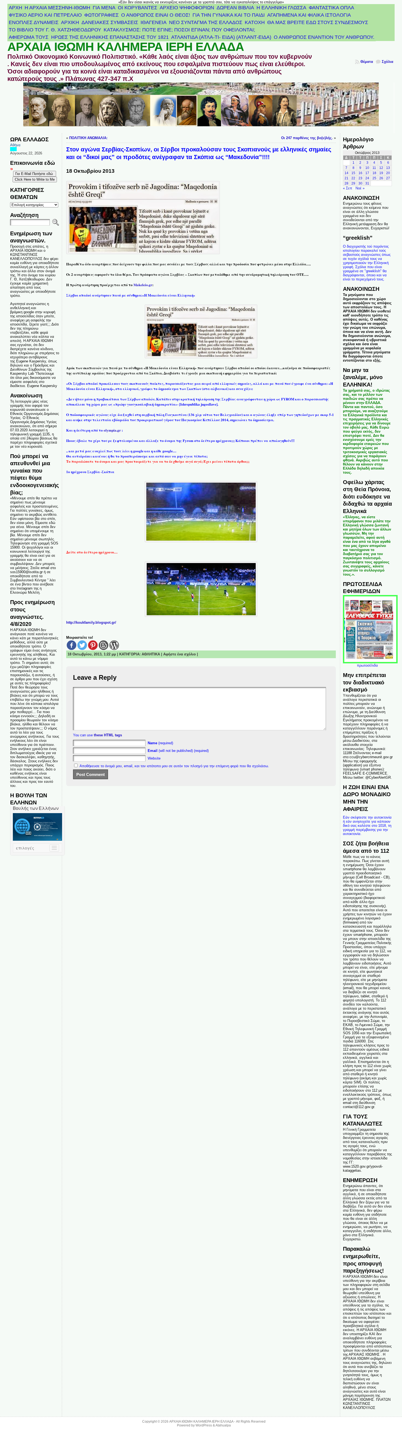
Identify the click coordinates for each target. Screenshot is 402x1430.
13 (388, 167)
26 (381, 178)
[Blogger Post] (103, 645)
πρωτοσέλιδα (367, 665)
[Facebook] (71, 645)
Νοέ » (360, 188)
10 (367, 167)
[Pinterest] (93, 645)
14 (346, 173)
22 (353, 178)
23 (360, 178)
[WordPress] (114, 645)
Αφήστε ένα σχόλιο (179, 654)
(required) (160, 743)
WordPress (204, 1425)
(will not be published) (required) (178, 751)
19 (381, 173)
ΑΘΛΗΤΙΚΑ (151, 654)
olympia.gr (113, 430)
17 (367, 173)
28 (346, 183)
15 (353, 173)
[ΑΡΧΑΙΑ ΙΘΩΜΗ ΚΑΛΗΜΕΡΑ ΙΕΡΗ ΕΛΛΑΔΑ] (200, 108)
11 (374, 167)
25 (374, 178)
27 (388, 178)
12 (381, 167)
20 (388, 173)
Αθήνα (15, 145)
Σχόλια (387, 62)
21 (346, 178)
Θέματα (366, 62)
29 (353, 183)
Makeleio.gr (142, 284)
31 (367, 183)
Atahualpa (223, 1425)
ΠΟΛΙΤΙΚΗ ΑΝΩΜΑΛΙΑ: (88, 138)
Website (154, 758)
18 (374, 173)
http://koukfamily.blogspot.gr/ (91, 622)
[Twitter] (82, 645)
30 (360, 183)
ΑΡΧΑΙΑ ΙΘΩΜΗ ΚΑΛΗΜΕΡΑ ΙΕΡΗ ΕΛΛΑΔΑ (125, 46)
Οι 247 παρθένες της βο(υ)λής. (307, 138)
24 (367, 178)
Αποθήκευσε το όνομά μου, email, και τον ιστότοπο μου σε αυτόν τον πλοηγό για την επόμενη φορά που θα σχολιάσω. (174, 766)
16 (360, 173)
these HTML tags (108, 735)
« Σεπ (347, 188)
